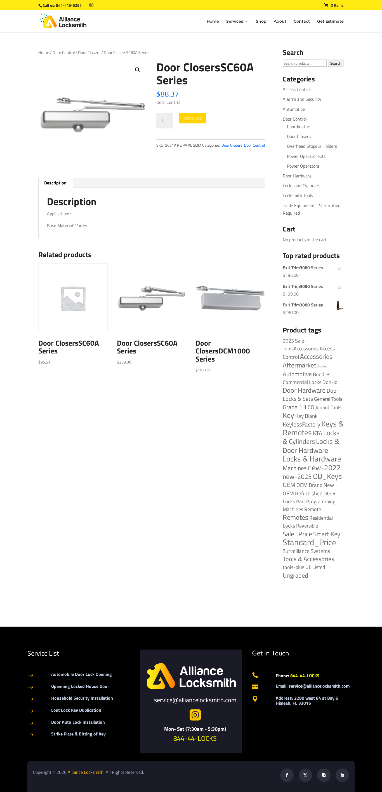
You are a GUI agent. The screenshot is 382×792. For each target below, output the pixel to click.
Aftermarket (299, 365)
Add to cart (192, 118)
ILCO (308, 407)
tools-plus (293, 567)
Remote (312, 509)
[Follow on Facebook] (287, 775)
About (280, 21)
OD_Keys (327, 476)
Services (234, 21)
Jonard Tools (328, 407)
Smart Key (326, 534)
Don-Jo (330, 382)
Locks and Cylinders (301, 185)
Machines (295, 467)
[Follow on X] (305, 775)
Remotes (295, 517)
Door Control (64, 52)
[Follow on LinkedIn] (342, 775)
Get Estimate (330, 21)
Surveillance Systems (306, 551)
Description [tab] (55, 182)
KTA (317, 433)
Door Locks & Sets (310, 394)
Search (335, 63)
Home (213, 21)
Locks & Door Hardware (311, 445)
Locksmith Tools (298, 195)
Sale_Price (297, 534)
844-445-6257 (69, 5)
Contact (302, 21)
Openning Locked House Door (80, 686)
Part (300, 501)
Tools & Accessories (308, 559)
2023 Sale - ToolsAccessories (301, 344)
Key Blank (306, 416)
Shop (261, 21)
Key (288, 415)
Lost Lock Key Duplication (76, 710)
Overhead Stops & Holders (312, 146)
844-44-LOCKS (195, 738)
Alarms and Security (302, 99)
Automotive (294, 109)
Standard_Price (309, 542)
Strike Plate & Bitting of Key (78, 733)
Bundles (321, 374)
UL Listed (315, 567)
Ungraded (295, 575)
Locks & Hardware (312, 458)
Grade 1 (292, 406)
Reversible (307, 525)
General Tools (328, 399)
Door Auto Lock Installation (78, 722)
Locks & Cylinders (311, 437)
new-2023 (297, 476)
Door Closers (89, 52)
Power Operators (303, 166)
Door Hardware (297, 175)
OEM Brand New (315, 485)
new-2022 (324, 467)
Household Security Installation (82, 698)
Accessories (316, 356)
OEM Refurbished (302, 493)
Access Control (297, 89)
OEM (289, 484)
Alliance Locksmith (86, 772)
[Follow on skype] (324, 775)
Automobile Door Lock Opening (81, 674)
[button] (138, 70)
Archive (322, 366)
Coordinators (299, 126)
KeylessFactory (301, 424)
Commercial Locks (302, 382)
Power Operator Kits (306, 156)
